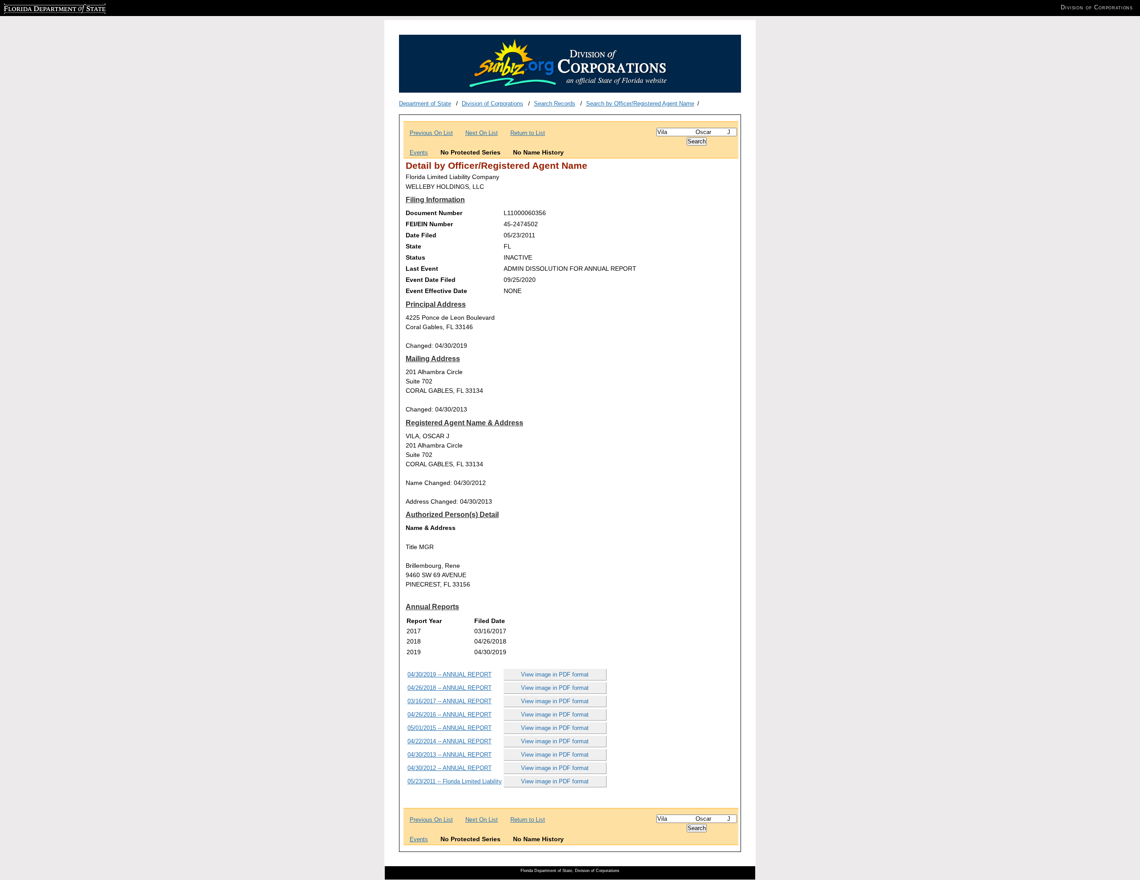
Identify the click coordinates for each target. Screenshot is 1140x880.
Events (419, 152)
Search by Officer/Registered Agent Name (640, 103)
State (413, 246)
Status (415, 257)
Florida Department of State (39, 7)
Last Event (422, 268)
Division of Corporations (492, 103)
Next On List (481, 133)
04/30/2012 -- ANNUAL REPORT (449, 768)
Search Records (554, 103)
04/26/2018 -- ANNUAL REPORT (449, 687)
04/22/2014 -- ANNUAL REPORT (449, 741)
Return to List (527, 133)
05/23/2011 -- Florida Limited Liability (454, 781)
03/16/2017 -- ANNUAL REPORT (449, 701)
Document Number (434, 212)
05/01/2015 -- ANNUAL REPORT (449, 728)
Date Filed (421, 235)
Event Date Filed (431, 279)
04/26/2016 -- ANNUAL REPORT (449, 714)
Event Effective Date (436, 290)
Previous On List (431, 133)
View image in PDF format (555, 674)
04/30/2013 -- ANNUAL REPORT (449, 754)
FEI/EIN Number (429, 224)
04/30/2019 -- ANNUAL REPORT (449, 674)
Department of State (425, 103)
